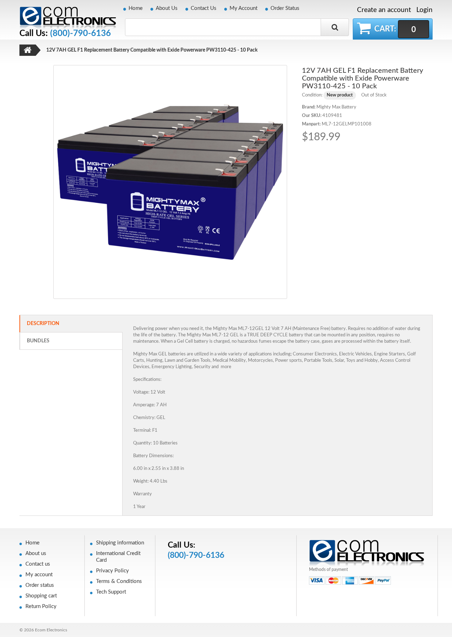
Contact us (37, 564)
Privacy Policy (112, 570)
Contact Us (203, 8)
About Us (167, 8)
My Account (243, 8)
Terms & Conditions (119, 581)
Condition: (312, 95)
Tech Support (111, 592)
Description (43, 323)
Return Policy (40, 606)
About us (35, 553)
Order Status (284, 8)
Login (424, 10)
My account (39, 574)
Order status (39, 585)
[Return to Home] (27, 50)
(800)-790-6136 (80, 33)
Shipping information (120, 542)
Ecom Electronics (51, 630)
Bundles (38, 340)
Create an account (384, 10)
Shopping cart (41, 595)
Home (136, 8)
